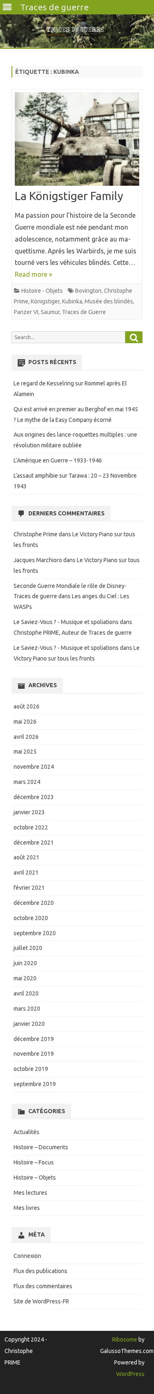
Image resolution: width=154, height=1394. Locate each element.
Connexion (27, 1256)
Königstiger (45, 301)
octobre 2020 (31, 918)
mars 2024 (27, 782)
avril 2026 (26, 736)
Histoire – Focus (34, 1162)
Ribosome (124, 1339)
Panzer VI (26, 312)
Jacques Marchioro (38, 560)
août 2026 (26, 706)
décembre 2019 (34, 1039)
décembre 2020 (34, 903)
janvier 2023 (29, 812)
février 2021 (29, 887)
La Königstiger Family (69, 195)
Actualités (26, 1132)
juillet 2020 (28, 948)
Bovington (88, 290)
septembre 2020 (35, 933)
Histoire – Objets (35, 1177)
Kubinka (72, 301)
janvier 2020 (29, 1023)
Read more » (33, 274)
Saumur (50, 312)
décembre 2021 (34, 842)
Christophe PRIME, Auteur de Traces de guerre (73, 632)
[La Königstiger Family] (77, 140)
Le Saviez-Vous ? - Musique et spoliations (66, 622)
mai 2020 (25, 978)
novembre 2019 (34, 1053)
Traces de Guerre (84, 312)
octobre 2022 (31, 827)
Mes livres (27, 1208)
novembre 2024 (34, 766)
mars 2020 (27, 1008)
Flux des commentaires (43, 1286)
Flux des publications (40, 1271)
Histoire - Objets (42, 290)
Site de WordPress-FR (41, 1301)
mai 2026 (25, 721)
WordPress (130, 1374)
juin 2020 (25, 963)
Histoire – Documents (41, 1147)
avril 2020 (26, 993)
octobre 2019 (31, 1069)
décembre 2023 (34, 797)
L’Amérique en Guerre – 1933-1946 (58, 460)
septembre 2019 (35, 1084)
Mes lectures (30, 1192)
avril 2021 (26, 872)
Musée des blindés (109, 301)
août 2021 (26, 857)
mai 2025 (25, 751)
